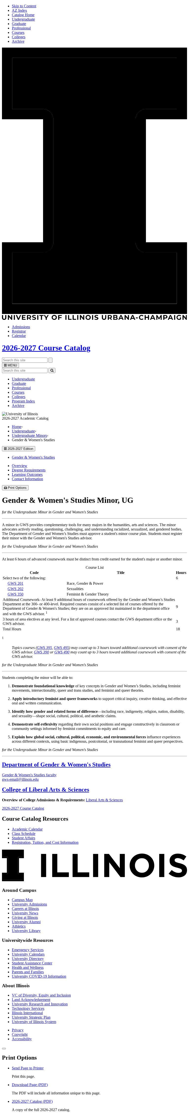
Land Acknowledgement (31, 1000)
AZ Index (19, 10)
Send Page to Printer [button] (28, 1068)
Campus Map (22, 900)
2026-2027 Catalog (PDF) (32, 1101)
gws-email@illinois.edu (20, 779)
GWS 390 (41, 652)
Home (16, 427)
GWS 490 (61, 652)
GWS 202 (15, 589)
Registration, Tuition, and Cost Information (45, 842)
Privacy (18, 1030)
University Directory (28, 959)
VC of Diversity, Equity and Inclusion (41, 995)
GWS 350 (15, 594)
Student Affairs (23, 838)
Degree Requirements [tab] (29, 470)
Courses (18, 32)
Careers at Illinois (25, 909)
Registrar (19, 331)
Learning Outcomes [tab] (27, 474)
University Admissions (29, 904)
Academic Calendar (27, 829)
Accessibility (22, 1039)
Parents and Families (28, 972)
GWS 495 (61, 648)
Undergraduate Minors (29, 435)
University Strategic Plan (31, 1017)
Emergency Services (28, 950)
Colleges (18, 37)
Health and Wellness (28, 967)
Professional (21, 28)
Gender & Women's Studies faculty (29, 775)
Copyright (20, 1034)
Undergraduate (23, 19)
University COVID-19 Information (39, 976)
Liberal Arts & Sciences (104, 800)
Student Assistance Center (32, 963)
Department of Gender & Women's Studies (56, 764)
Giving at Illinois (25, 917)
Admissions (21, 327)
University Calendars (28, 954)
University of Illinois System (34, 1022)
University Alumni (26, 922)
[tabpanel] (94, 525)
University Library (26, 931)
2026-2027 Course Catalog (46, 347)
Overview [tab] (19, 466)
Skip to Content (24, 6)
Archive (18, 41)
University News (25, 913)
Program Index (23, 401)
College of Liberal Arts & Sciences (45, 789)
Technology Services (28, 1008)
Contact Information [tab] (27, 479)
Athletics (19, 926)
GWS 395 (44, 648)
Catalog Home (23, 15)
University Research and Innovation (40, 1004)
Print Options (18, 488)
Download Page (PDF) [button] (30, 1085)
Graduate (19, 24)
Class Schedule (23, 833)
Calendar (19, 336)
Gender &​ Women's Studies (33, 457)
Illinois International (27, 1013)
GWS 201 (15, 583)
